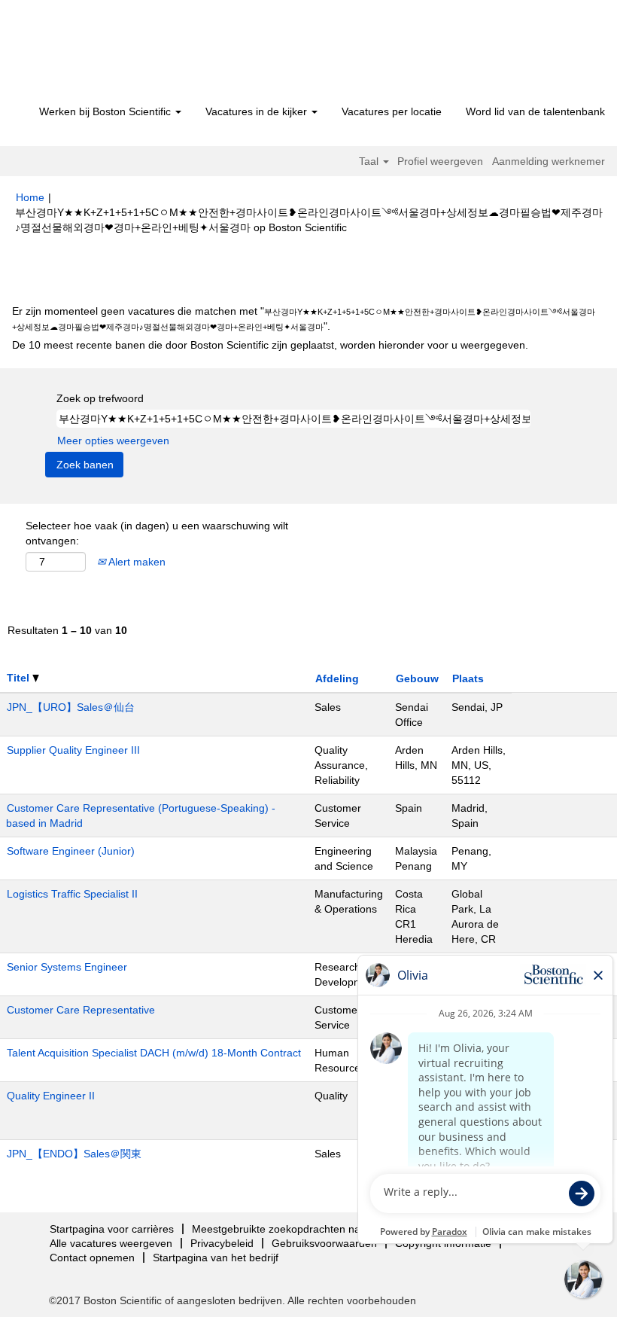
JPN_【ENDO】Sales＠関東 (74, 1154)
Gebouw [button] (417, 678)
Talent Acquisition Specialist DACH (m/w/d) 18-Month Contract (154, 1053)
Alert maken (136, 562)
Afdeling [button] (337, 678)
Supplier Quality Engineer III (73, 750)
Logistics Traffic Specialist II (72, 894)
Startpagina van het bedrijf (215, 1257)
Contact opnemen (92, 1257)
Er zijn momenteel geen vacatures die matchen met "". (303, 318)
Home (30, 197)
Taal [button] (370, 161)
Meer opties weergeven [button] (113, 440)
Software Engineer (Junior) (71, 851)
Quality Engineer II (51, 1096)
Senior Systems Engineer (67, 967)
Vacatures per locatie (392, 111)
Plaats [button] (468, 678)
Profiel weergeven (440, 161)
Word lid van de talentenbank (535, 111)
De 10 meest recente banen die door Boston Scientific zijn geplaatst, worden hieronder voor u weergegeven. (270, 345)
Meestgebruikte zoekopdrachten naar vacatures (306, 1229)
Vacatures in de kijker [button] (257, 111)
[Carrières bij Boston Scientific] (102, 54)
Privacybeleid (222, 1243)
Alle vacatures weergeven (111, 1243)
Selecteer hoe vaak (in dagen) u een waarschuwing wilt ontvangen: (157, 533)
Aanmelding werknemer (548, 161)
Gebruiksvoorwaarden (324, 1243)
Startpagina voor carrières (112, 1229)
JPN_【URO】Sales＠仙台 (71, 707)
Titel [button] (19, 678)
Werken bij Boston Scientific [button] (106, 111)
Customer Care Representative (81, 1010)
